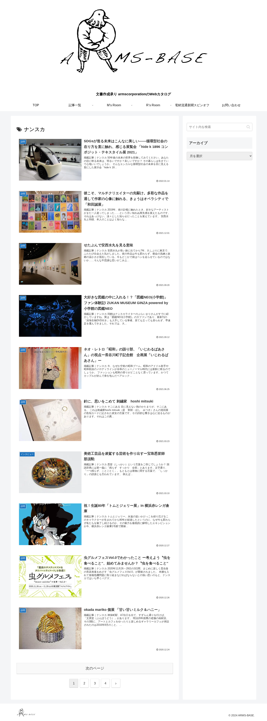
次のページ (95, 668)
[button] (248, 127)
